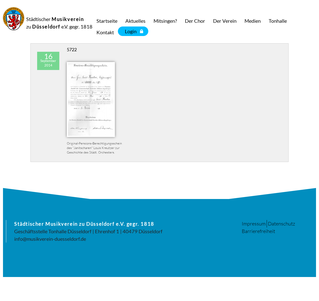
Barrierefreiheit (258, 231)
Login (131, 31)
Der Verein (225, 21)
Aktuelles (135, 21)
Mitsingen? (165, 21)
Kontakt (105, 32)
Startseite (106, 21)
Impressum (254, 223)
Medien (252, 21)
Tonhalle (278, 21)
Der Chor (195, 21)
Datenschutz (281, 223)
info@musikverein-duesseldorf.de (50, 239)
